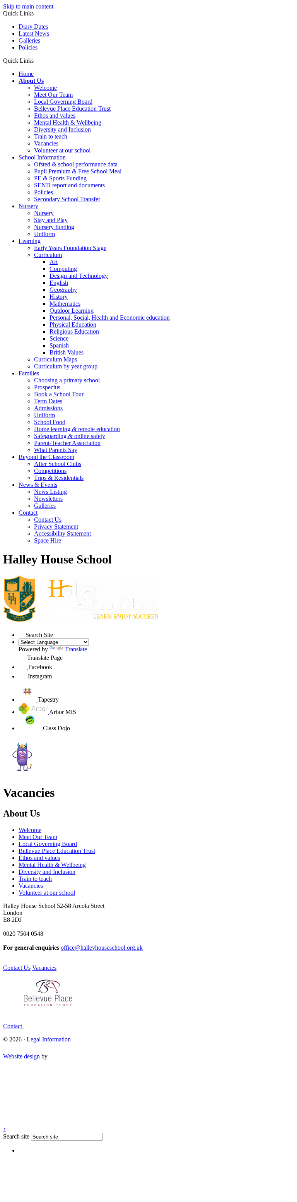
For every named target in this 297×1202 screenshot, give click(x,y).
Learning (30, 241)
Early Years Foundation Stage (70, 248)
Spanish (59, 345)
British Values (67, 352)
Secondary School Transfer (67, 199)
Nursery (28, 206)
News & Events (38, 484)
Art (54, 262)
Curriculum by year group (65, 366)
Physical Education (73, 324)
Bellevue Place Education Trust (72, 108)
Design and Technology (79, 275)
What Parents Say (55, 450)
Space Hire (47, 540)
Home (26, 73)
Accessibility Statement (62, 533)
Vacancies (46, 143)
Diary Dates (33, 26)
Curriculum (48, 255)
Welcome (45, 87)
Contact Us (47, 519)
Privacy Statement (56, 526)
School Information (42, 157)
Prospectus (47, 387)
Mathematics (65, 303)
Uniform (44, 234)
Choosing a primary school (67, 380)
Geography (63, 289)
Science (59, 338)
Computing (63, 268)
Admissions (48, 408)
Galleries (29, 40)
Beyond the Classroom (46, 457)
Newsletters (48, 498)
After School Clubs (57, 464)
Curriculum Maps (55, 359)
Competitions (50, 470)
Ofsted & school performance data (76, 164)
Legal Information (49, 1039)
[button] (36, 60)
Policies (28, 47)
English (59, 282)
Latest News (34, 33)
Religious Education (74, 331)
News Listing (50, 491)
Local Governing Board (63, 101)
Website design (21, 1056)
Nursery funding (54, 227)
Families (29, 373)
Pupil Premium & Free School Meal (77, 171)
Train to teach (50, 136)
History (59, 296)
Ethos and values (54, 115)
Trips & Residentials (59, 477)
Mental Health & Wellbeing (67, 122)
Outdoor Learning (72, 310)
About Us (31, 80)
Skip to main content (28, 6)
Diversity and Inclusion (62, 129)
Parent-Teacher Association (67, 443)
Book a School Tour (59, 394)
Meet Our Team (53, 94)
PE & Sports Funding (60, 178)
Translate (76, 649)
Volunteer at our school (62, 150)
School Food (49, 422)
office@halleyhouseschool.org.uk (102, 947)
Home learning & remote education (77, 429)
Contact (28, 512)
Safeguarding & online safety (69, 436)
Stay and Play (51, 220)
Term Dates (48, 401)
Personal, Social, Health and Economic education (110, 317)
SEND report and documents (69, 185)
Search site (16, 1136)
